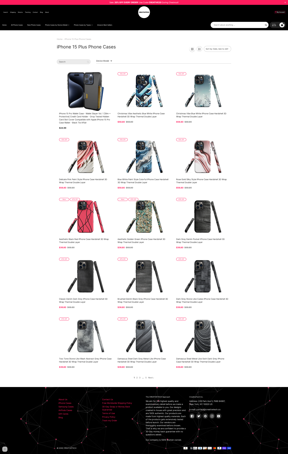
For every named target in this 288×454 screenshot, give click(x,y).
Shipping (13, 12)
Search (5, 12)
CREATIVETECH (70, 448)
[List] (199, 49)
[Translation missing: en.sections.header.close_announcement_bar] (285, 2)
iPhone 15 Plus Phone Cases (78, 39)
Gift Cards (63, 414)
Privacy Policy (108, 417)
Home (59, 39)
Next (150, 377)
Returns (20, 12)
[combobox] (74, 61)
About (47, 12)
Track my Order (109, 420)
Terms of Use (108, 413)
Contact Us (107, 399)
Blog (41, 12)
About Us (62, 399)
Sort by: (209, 49)
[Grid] (192, 49)
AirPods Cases (65, 410)
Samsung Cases (66, 406)
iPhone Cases (64, 403)
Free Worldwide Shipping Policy (117, 403)
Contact (35, 12)
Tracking (27, 12)
